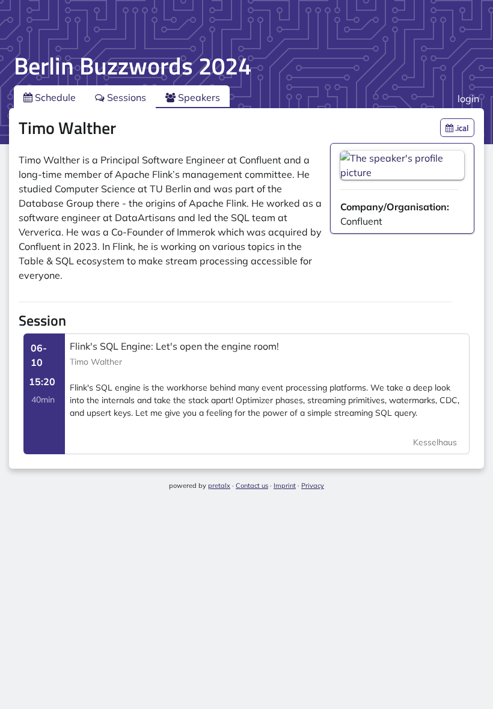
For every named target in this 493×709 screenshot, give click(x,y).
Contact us (252, 485)
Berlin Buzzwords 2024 (132, 65)
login (468, 99)
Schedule (54, 97)
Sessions (125, 97)
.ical (461, 127)
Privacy (312, 485)
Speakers (198, 97)
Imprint (285, 485)
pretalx (219, 485)
